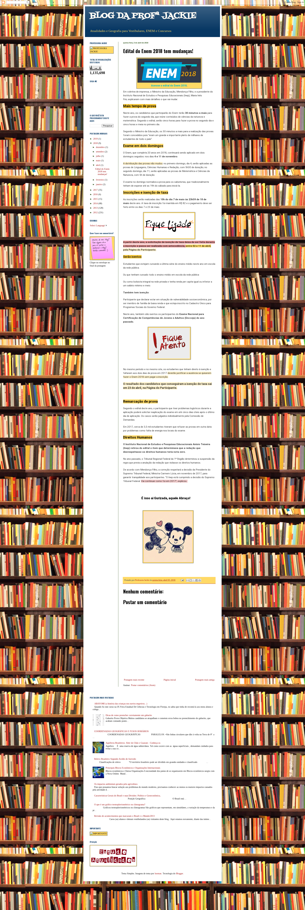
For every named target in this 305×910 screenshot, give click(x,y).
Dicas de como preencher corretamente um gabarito (129, 715)
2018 (95, 143)
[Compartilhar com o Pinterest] (199, 580)
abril (98, 165)
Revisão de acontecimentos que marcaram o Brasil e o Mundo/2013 (124, 816)
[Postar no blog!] (190, 580)
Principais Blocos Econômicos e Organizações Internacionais (133, 768)
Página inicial (170, 680)
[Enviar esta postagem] (182, 580)
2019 (95, 139)
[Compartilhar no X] (193, 580)
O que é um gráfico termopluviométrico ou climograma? (119, 804)
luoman (158, 873)
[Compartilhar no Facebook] (196, 580)
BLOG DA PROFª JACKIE (143, 16)
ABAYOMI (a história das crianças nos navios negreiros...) (120, 703)
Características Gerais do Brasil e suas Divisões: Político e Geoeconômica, (127, 795)
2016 (95, 194)
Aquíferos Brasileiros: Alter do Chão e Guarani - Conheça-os (133, 743)
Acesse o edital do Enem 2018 (169, 85)
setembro (100, 151)
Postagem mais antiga (204, 680)
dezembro (100, 147)
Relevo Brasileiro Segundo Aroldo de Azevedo (115, 759)
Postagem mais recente (134, 680)
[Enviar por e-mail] (187, 580)
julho (98, 156)
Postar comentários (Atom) (143, 685)
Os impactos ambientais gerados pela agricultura (115, 784)
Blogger (179, 873)
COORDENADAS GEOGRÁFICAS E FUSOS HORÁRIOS (121, 731)
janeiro (99, 184)
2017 (95, 190)
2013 (95, 208)
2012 (95, 212)
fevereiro (100, 180)
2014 (95, 203)
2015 (95, 199)
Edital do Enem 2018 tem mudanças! (102, 172)
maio (98, 160)
